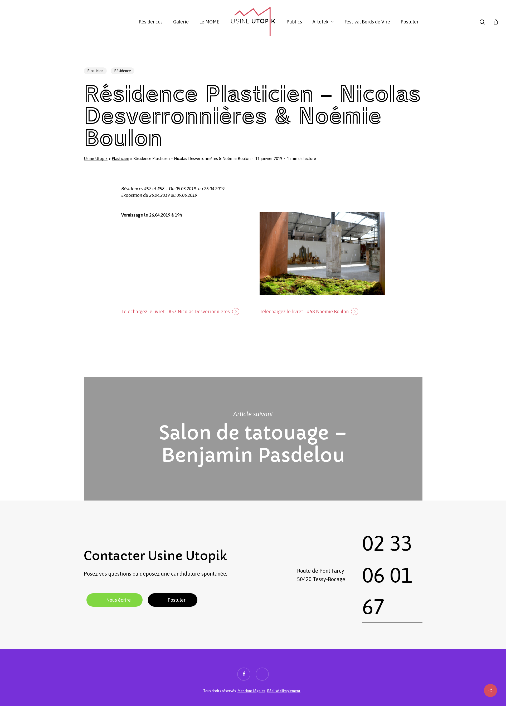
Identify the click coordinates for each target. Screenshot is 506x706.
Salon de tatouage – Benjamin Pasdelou (253, 439)
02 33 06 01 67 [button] (387, 575)
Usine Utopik (96, 158)
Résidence (122, 71)
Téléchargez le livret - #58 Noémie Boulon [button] (304, 311)
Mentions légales (251, 691)
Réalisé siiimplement (283, 691)
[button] (114, 600)
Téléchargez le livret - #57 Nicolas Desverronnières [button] (175, 311)
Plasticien (95, 71)
